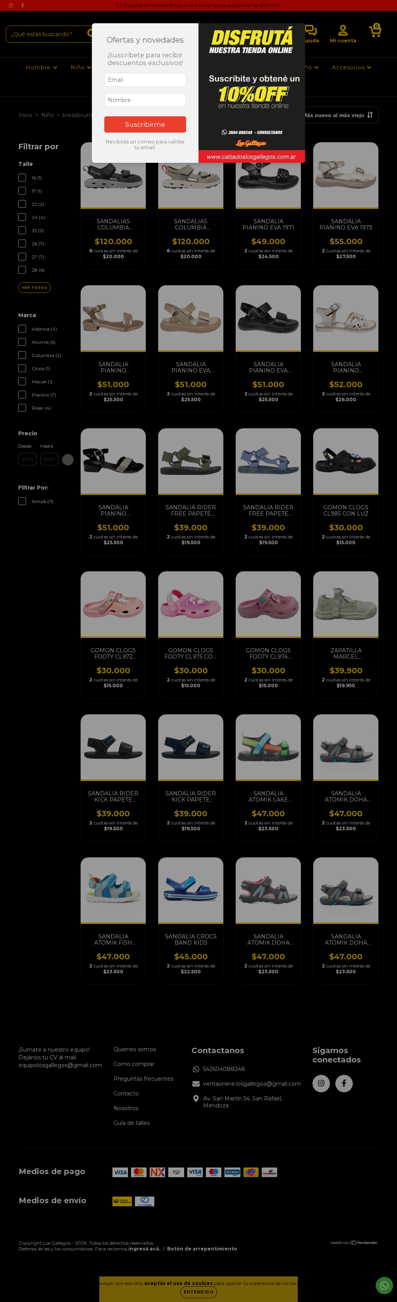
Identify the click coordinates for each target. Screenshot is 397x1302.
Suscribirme (145, 124)
